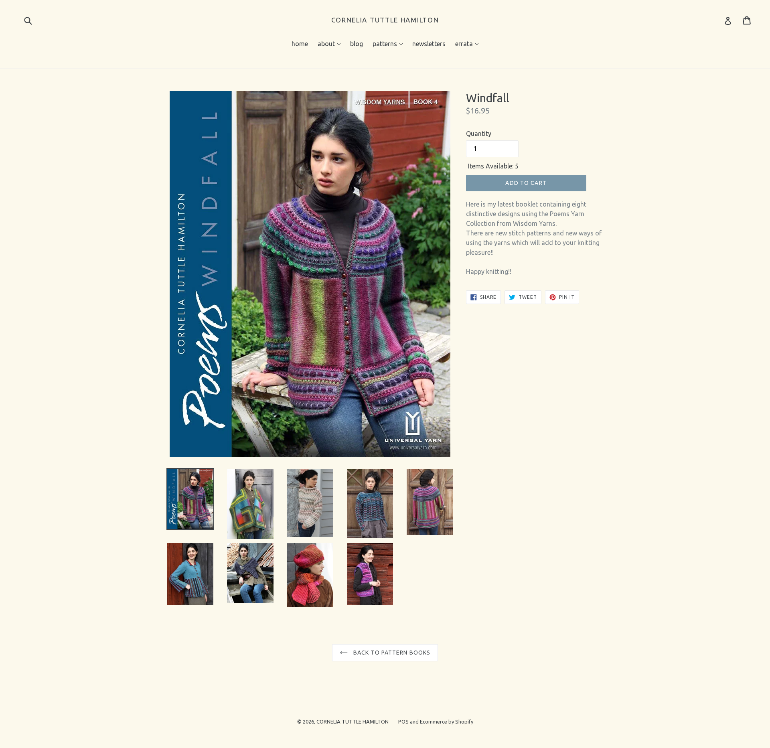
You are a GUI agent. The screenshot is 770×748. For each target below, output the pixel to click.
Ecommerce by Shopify (446, 721)
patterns (390, 43)
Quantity (478, 133)
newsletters (429, 43)
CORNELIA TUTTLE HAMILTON (385, 20)
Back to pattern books (391, 652)
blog (356, 43)
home (300, 43)
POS (403, 721)
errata (468, 43)
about (331, 43)
